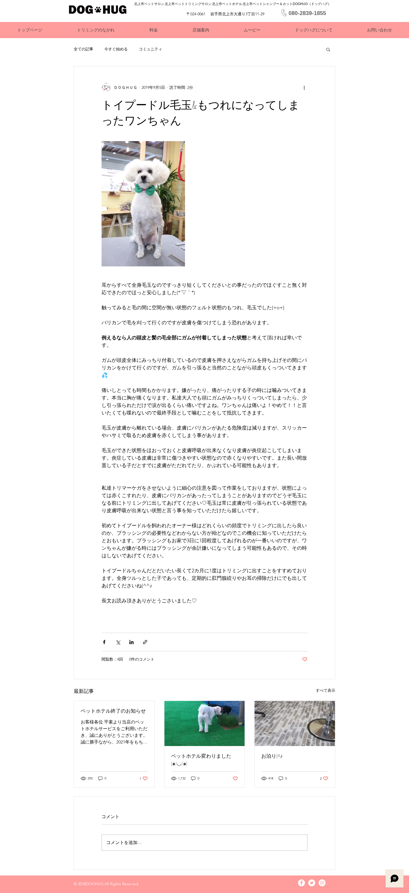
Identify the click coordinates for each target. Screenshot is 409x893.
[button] (328, 49)
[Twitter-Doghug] (311, 882)
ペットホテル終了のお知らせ (113, 711)
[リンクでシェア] (145, 642)
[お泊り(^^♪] (295, 723)
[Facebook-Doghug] (301, 882)
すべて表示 (325, 690)
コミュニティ (150, 48)
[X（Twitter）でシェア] (117, 642)
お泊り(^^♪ (272, 756)
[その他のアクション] (304, 87)
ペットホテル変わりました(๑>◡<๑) (201, 759)
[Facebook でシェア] (104, 642)
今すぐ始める (116, 48)
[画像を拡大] (143, 203)
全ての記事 (83, 48)
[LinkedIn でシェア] (131, 642)
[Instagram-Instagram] (322, 882)
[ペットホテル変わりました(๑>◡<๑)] (204, 723)
